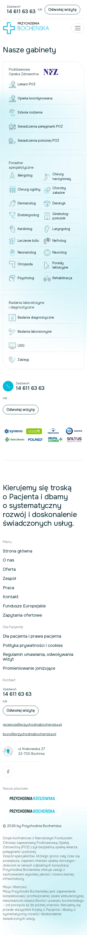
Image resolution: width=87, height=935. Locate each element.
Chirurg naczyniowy (61, 176)
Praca (8, 588)
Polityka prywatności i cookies (33, 645)
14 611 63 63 (21, 11)
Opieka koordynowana (35, 98)
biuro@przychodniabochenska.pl (29, 734)
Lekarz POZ (26, 84)
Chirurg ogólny (29, 189)
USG (21, 346)
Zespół (9, 579)
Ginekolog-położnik (60, 216)
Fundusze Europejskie (24, 606)
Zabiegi (23, 360)
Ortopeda (25, 264)
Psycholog (26, 278)
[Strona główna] (26, 28)
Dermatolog (27, 203)
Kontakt (11, 597)
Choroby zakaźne (59, 190)
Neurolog (59, 252)
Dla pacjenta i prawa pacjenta (32, 636)
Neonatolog (27, 252)
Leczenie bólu (28, 241)
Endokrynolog (28, 215)
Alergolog (25, 175)
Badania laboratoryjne (35, 331)
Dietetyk (58, 203)
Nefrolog (59, 241)
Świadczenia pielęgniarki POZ (40, 126)
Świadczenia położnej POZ (38, 140)
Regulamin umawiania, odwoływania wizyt (38, 657)
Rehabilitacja (62, 278)
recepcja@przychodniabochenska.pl (32, 724)
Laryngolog (61, 229)
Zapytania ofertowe (22, 615)
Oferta (9, 569)
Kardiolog (25, 229)
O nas (8, 560)
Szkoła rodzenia (30, 112)
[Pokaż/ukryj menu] (77, 28)
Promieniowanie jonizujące (29, 668)
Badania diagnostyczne (36, 317)
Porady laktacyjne (60, 265)
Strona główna (17, 551)
